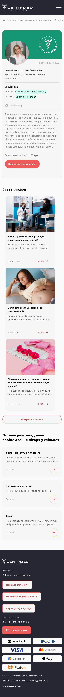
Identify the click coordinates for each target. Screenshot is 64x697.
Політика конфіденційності (34, 681)
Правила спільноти (11, 681)
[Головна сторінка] (17, 7)
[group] (30, 232)
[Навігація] (59, 7)
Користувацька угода (11, 686)
